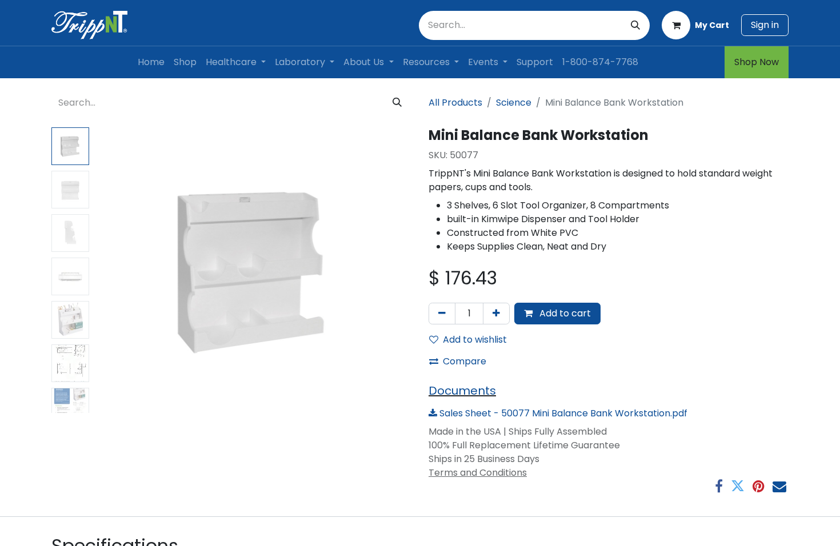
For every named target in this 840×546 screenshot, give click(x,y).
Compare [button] (464, 361)
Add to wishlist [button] (475, 339)
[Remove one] (442, 313)
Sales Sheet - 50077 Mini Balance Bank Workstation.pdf (562, 413)
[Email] (779, 486)
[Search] (635, 25)
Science (513, 102)
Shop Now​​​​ (756, 62)
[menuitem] (151, 62)
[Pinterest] (759, 486)
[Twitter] (738, 486)
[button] (117, 270)
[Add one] (496, 313)
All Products (455, 102)
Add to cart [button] (564, 313)
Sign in (765, 24)
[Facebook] (719, 486)
